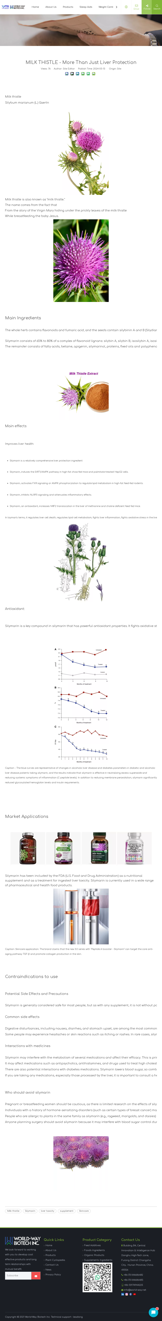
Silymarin (30, 1211)
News (48, 1270)
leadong (78, 1317)
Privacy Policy (53, 1274)
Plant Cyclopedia (55, 1260)
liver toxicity (47, 1211)
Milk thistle (13, 1211)
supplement (66, 1211)
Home (35, 7)
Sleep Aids (86, 7)
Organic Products (94, 1255)
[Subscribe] (36, 1276)
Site (119, 69)
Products (68, 7)
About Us (50, 7)
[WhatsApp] (97, 1277)
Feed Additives (92, 1245)
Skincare (84, 1211)
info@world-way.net (135, 1290)
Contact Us (52, 1265)
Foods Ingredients (94, 1250)
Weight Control (107, 7)
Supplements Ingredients (98, 1260)
